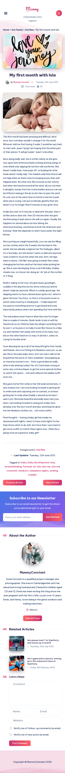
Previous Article (14, 482)
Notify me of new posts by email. (31, 734)
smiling (54, 470)
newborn (23, 470)
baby (24, 462)
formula (27, 466)
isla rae (46, 466)
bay (53, 462)
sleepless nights (39, 470)
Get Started (52, 517)
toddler (32, 474)
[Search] (59, 13)
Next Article (52, 482)
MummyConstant (32, 572)
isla (39, 466)
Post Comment (19, 743)
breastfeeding (13, 466)
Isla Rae (29, 29)
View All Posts (32, 618)
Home (6, 29)
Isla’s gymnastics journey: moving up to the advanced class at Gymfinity (44, 661)
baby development (39, 462)
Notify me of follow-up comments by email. (37, 728)
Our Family (17, 29)
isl (34, 466)
